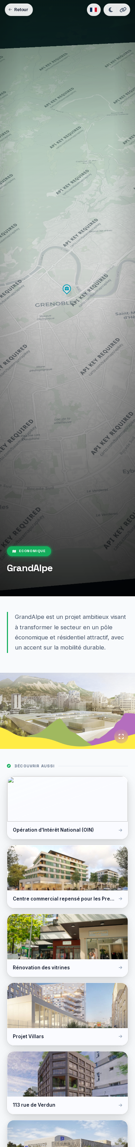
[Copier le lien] (123, 10)
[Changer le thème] (111, 10)
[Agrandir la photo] (121, 736)
